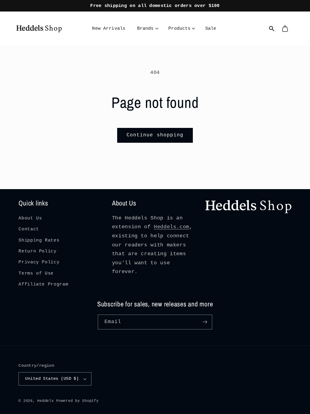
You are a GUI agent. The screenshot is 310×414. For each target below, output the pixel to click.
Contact (28, 229)
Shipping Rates (38, 240)
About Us (30, 218)
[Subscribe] (205, 322)
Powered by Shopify (77, 401)
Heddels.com (171, 227)
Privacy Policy (38, 262)
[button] (147, 29)
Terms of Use (36, 273)
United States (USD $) (52, 378)
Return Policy (37, 251)
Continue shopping (155, 135)
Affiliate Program (43, 284)
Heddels (45, 401)
